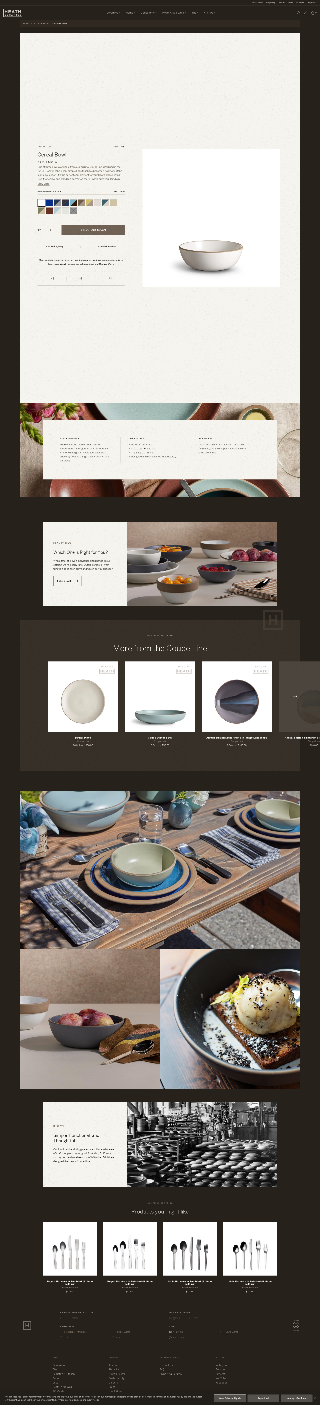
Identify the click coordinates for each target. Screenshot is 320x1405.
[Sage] (113, 203)
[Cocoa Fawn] (81, 203)
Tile (66, 1338)
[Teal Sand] (105, 203)
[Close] (314, 1398)
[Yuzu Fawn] (89, 203)
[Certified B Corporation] (296, 1325)
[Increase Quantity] (56, 230)
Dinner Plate (83, 738)
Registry (271, 3)
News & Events (123, 1332)
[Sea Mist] (65, 211)
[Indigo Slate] (57, 203)
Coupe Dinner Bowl (160, 738)
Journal (113, 1365)
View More (44, 184)
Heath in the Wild (62, 1387)
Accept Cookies (296, 1398)
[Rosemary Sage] (41, 211)
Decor (56, 1378)
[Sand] (97, 203)
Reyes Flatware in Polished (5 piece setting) (130, 1283)
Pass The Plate (296, 3)
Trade (282, 3)
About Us (114, 1370)
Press (112, 1387)
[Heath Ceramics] (27, 1325)
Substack (221, 1370)
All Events (178, 1332)
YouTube (221, 1378)
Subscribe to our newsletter (77, 1313)
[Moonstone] (49, 203)
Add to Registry (54, 247)
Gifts (55, 1383)
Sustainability (116, 1378)
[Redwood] (49, 211)
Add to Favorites (107, 247)
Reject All (263, 1398)
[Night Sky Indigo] (65, 203)
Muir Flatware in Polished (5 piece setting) (250, 1283)
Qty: (39, 230)
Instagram (222, 1365)
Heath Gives (116, 1391)
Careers (113, 1383)
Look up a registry (179, 1313)
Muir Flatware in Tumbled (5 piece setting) (190, 1283)
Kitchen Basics (42, 23)
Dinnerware (59, 1365)
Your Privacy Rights (230, 1398)
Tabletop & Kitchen (63, 1374)
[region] (160, 1398)
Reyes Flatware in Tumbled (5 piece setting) (70, 1283)
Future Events (231, 1332)
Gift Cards (257, 3)
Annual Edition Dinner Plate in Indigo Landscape (236, 738)
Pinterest (221, 1374)
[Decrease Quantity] (45, 230)
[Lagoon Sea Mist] (57, 211)
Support (312, 3)
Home (26, 23)
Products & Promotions (75, 1332)
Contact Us (166, 1365)
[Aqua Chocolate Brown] (73, 203)
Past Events (178, 1338)
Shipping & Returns (171, 1374)
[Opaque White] (41, 203)
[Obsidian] (73, 211)
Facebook (222, 1383)
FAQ (162, 1370)
